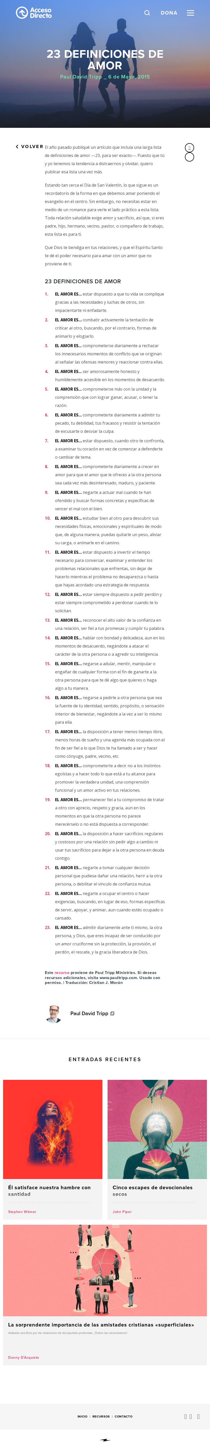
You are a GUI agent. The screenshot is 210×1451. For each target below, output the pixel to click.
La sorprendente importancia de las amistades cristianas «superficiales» (105, 1295)
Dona (169, 13)
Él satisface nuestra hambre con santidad (52, 1150)
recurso (62, 973)
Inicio (83, 1416)
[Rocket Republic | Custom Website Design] (105, 1440)
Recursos (101, 1416)
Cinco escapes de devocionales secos (157, 1150)
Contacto (123, 1416)
